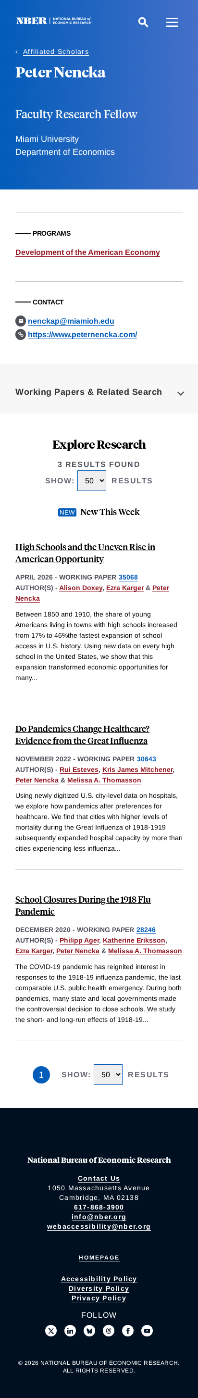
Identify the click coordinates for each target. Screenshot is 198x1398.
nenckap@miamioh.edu (71, 321)
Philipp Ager (79, 940)
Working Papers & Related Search (88, 392)
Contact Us (99, 1178)
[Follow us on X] (51, 1330)
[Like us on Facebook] (128, 1330)
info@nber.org (99, 1217)
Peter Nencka (37, 780)
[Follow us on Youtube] (147, 1330)
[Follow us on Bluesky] (89, 1330)
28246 (146, 929)
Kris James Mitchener (137, 769)
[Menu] (172, 22)
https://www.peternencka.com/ (82, 334)
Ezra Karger (125, 588)
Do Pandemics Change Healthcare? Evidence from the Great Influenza (82, 734)
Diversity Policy (99, 1288)
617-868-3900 (99, 1207)
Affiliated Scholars (56, 51)
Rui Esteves (79, 769)
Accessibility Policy (99, 1279)
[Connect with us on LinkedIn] (70, 1330)
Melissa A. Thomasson (104, 780)
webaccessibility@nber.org (99, 1226)
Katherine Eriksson (134, 940)
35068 (128, 577)
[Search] (143, 22)
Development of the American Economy (87, 252)
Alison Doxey (80, 588)
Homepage (99, 1257)
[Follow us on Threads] (108, 1330)
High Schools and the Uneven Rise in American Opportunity (85, 553)
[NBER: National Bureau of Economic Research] (55, 22)
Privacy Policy (99, 1298)
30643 (146, 759)
